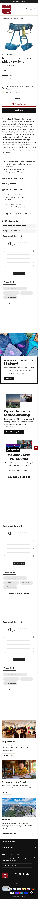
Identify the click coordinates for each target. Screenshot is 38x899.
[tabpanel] (19, 306)
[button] (19, 251)
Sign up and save (11, 854)
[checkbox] (10, 297)
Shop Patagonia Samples (18, 470)
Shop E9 (9, 378)
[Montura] (19, 807)
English (17, 883)
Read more (7, 793)
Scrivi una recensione (19, 274)
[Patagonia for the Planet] (19, 769)
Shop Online (8, 841)
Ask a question (9, 184)
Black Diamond (8, 54)
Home (3, 18)
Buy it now (19, 110)
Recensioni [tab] (9, 282)
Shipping (13, 79)
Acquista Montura (9, 833)
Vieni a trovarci (8, 755)
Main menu (7, 847)
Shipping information (12, 178)
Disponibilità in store (15, 190)
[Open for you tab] (31, 892)
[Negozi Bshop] (19, 729)
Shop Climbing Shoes (14, 432)
